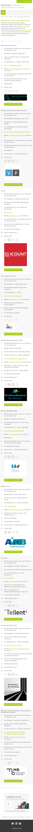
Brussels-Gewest (8, 494)
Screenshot (8, 70)
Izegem (17, 284)
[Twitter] (12, 823)
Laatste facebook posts (21, 153)
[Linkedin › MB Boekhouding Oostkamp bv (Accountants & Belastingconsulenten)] (13, 762)
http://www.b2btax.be (14, 434)
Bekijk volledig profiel (13, 104)
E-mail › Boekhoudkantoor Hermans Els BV (15, 358)
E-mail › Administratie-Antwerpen (12, 65)
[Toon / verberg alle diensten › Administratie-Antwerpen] (18, 80)
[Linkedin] (20, 823)
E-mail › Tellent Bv (9, 578)
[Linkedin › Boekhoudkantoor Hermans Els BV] (13, 384)
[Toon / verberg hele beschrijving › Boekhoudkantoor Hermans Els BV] (18, 366)
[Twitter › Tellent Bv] (5, 605)
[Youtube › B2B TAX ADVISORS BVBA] (16, 456)
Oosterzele (17, 633)
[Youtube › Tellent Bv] (16, 605)
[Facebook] (16, 823)
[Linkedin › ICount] (13, 239)
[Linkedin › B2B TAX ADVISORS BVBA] (13, 456)
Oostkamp (17, 720)
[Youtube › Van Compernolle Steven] (16, 320)
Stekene (16, 566)
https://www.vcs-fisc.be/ (15, 299)
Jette (16, 494)
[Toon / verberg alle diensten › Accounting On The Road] (18, 659)
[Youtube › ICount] (16, 239)
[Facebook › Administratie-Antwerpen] (9, 91)
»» (20, 41)
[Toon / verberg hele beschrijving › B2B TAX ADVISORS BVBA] (18, 438)
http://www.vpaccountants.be (16, 135)
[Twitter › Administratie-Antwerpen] (5, 91)
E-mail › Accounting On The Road (13, 645)
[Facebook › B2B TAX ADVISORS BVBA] (9, 456)
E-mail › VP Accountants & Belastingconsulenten (17, 132)
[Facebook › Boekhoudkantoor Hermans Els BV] (9, 384)
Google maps (22, 53)
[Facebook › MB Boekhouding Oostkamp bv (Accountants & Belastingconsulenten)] (9, 762)
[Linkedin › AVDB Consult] (13, 532)
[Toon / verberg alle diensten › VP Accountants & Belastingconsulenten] (18, 146)
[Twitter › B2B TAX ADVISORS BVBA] (5, 456)
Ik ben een (24, 1)
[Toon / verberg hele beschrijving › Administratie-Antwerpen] (18, 75)
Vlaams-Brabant (8, 118)
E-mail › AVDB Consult (10, 506)
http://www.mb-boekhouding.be (17, 737)
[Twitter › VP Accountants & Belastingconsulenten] (5, 161)
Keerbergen (17, 118)
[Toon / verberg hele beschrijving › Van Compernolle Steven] (18, 304)
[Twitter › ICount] (5, 239)
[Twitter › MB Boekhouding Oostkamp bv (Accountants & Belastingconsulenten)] (5, 762)
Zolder (11, 348)
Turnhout (13, 419)
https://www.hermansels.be (16, 362)
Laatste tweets (8, 153)
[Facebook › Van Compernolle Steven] (9, 320)
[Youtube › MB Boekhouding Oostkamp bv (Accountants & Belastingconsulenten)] (16, 762)
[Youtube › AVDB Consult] (16, 532)
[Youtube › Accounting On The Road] (16, 674)
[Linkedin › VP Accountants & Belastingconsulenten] (13, 161)
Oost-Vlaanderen (8, 566)
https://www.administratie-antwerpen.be (19, 69)
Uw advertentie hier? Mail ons (16, 811)
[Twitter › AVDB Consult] (5, 532)
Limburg (6, 348)
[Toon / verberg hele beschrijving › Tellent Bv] (18, 586)
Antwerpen (7, 53)
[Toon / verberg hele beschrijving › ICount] (18, 220)
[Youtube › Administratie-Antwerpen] (16, 91)
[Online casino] (16, 793)
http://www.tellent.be (14, 581)
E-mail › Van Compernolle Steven (13, 296)
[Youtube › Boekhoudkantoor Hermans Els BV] (16, 384)
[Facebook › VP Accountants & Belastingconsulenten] (9, 161)
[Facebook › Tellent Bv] (9, 605)
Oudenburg (17, 199)
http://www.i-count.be (14, 215)
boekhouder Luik (21, 26)
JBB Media (15, 828)
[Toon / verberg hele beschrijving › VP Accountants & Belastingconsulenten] (18, 141)
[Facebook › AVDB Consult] (9, 532)
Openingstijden (9, 83)
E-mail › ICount (8, 212)
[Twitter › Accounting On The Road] (5, 674)
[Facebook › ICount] (9, 239)
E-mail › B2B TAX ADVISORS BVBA (14, 431)
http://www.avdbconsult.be (16, 509)
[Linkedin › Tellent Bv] (13, 605)
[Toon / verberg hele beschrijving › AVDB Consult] (18, 514)
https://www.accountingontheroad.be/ (19, 648)
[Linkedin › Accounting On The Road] (13, 674)
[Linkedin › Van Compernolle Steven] (13, 320)
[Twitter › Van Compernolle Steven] (5, 320)
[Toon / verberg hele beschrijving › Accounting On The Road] (18, 654)
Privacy (20, 828)
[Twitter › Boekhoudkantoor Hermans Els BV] (5, 384)
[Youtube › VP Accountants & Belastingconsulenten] (16, 161)
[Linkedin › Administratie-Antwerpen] (13, 91)
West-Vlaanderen (8, 199)
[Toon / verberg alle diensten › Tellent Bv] (18, 591)
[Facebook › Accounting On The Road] (9, 674)
